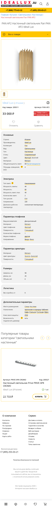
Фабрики (5, 423)
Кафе (27, 312)
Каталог (13, 14)
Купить (39, 396)
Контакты (6, 420)
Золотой (34, 256)
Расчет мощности (33, 164)
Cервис (32, 415)
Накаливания (30, 183)
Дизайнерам (33, 434)
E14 (26, 198)
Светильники (25, 14)
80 (25, 189)
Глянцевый (29, 230)
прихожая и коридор (33, 309)
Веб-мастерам (33, 431)
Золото (27, 256)
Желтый (28, 158)
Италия (19, 102)
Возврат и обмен (34, 428)
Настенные (37, 14)
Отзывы (31, 436)
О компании (9, 415)
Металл (27, 161)
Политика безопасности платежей (26, 460)
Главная (5, 14)
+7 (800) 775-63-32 (14, 10)
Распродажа (7, 428)
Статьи (31, 442)
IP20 (26, 315)
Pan (26, 145)
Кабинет (45, 309)
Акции (4, 434)
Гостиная (40, 312)
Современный (30, 155)
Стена (27, 306)
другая (27, 236)
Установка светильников (37, 423)
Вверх (27, 239)
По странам (6, 426)
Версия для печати (48, 102)
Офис (46, 312)
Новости (31, 439)
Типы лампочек (34, 444)
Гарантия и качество (36, 426)
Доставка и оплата (35, 420)
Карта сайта (6, 436)
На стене (33, 306)
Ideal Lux (8, 103)
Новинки (5, 431)
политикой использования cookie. (26, 477)
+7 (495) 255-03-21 (38, 10)
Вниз (32, 239)
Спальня (32, 312)
